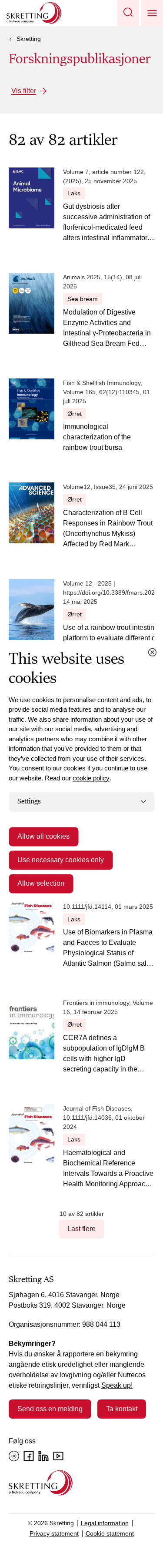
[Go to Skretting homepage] (33, 13)
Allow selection (40, 883)
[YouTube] (58, 1456)
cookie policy (91, 778)
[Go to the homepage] (41, 1483)
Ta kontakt (121, 1408)
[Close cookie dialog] (152, 652)
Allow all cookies (43, 836)
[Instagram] (14, 1456)
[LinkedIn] (43, 1456)
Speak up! (117, 1385)
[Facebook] (28, 1456)
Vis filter (23, 90)
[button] (128, 13)
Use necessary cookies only (60, 860)
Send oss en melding (50, 1408)
